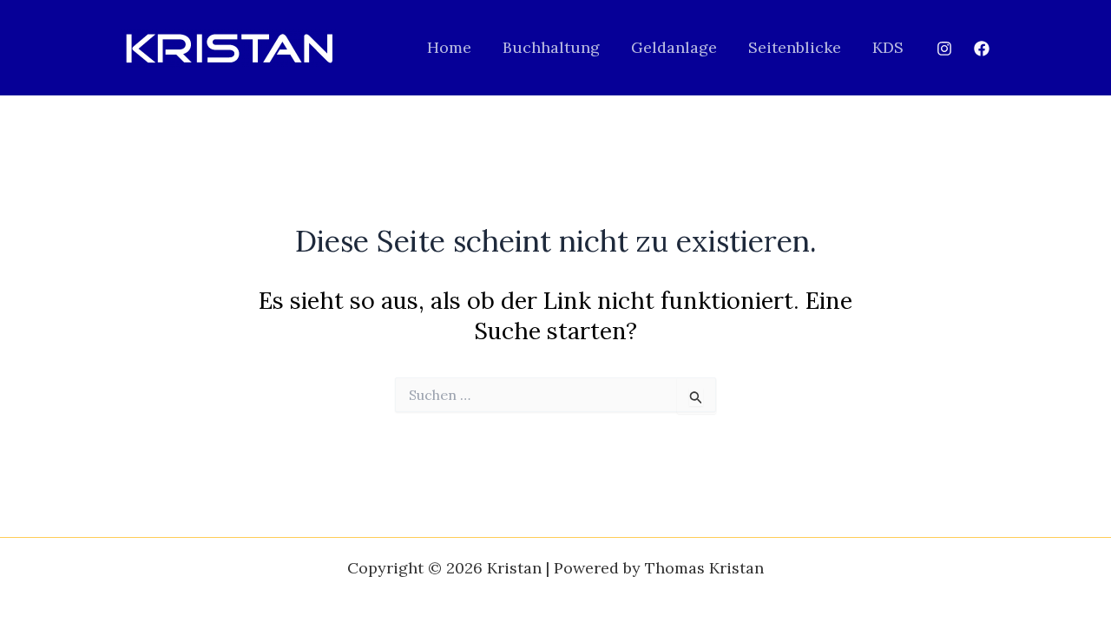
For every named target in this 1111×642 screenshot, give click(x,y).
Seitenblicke (794, 47)
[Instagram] (944, 48)
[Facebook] (981, 48)
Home (449, 47)
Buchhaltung (551, 47)
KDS (888, 47)
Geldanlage (674, 47)
